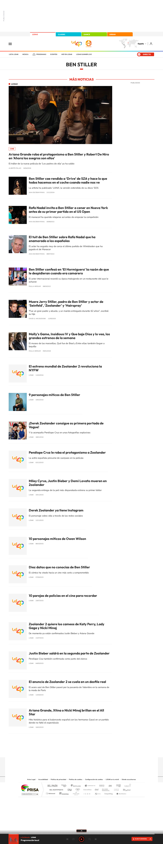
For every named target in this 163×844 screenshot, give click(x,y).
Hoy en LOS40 (66, 54)
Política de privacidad (58, 779)
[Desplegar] (81, 831)
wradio (77, 789)
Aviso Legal (31, 779)
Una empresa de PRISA (30, 788)
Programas (41, 54)
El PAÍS (52, 785)
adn (117, 785)
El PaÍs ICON (87, 792)
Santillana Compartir (90, 785)
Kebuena (124, 789)
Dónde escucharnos (129, 779)
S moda (97, 792)
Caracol (126, 785)
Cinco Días (87, 789)
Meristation (121, 792)
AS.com (109, 785)
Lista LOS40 (13, 54)
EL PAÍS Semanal (106, 789)
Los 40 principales (64, 785)
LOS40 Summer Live (84, 54)
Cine (12, 149)
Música (25, 54)
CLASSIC (61, 34)
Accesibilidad (43, 779)
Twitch (92, 752)
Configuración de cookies (94, 779)
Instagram (66, 752)
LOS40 (35, 34)
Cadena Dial (96, 789)
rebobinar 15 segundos (73, 839)
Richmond (51, 792)
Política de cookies (75, 779)
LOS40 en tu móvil (112, 779)
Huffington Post (56, 789)
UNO (70, 789)
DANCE (87, 34)
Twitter (81, 752)
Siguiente (95, 839)
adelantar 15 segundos (89, 839)
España (141, 44)
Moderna (63, 792)
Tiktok (71, 752)
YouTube (76, 752)
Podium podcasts (76, 792)
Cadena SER (101, 785)
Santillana (76, 785)
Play (81, 839)
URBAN (112, 34)
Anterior (67, 839)
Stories (97, 752)
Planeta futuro (115, 789)
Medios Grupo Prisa (30, 794)
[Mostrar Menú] (11, 44)
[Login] (151, 43)
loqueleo (108, 792)
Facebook (87, 752)
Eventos (53, 54)
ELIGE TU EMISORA (141, 839)
